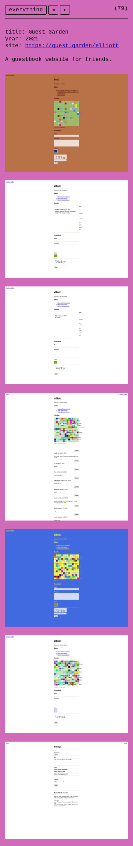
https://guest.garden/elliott (72, 46)
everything (26, 10)
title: (15, 32)
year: (13, 39)
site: (13, 46)
